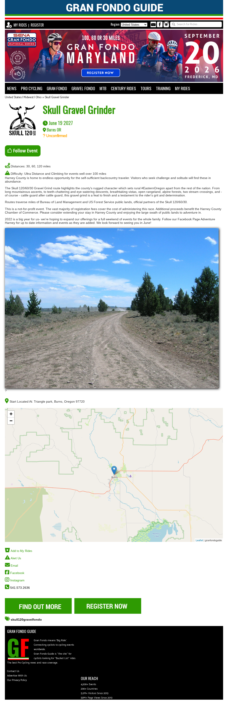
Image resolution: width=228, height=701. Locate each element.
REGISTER (37, 25)
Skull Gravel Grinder (57, 97)
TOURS (145, 88)
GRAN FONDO (57, 88)
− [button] (11, 421)
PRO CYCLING (31, 88)
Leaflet (199, 540)
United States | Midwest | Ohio (23, 97)
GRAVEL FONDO (83, 88)
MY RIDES (20, 25)
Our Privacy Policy (17, 680)
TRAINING (163, 88)
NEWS (11, 88)
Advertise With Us (17, 676)
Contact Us (13, 671)
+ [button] (11, 414)
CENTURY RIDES (123, 88)
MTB (103, 88)
